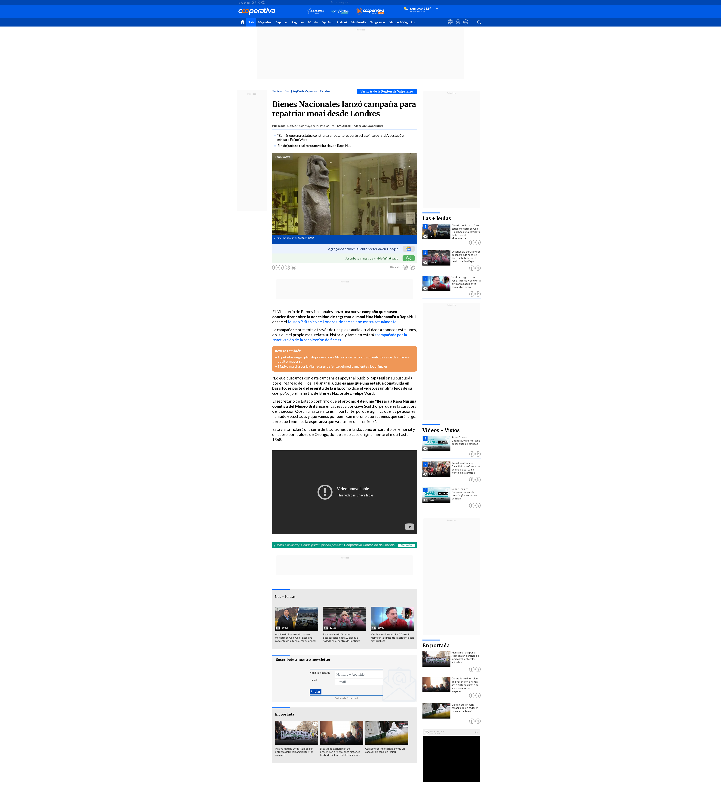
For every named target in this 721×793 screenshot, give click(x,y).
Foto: (278, 156)
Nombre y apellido (320, 672)
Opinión (327, 22)
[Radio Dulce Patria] (316, 11)
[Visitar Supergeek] (465, 25)
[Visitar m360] (458, 25)
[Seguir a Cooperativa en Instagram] (263, 2)
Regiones (298, 22)
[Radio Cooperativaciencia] (340, 11)
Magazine (264, 22)
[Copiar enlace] (412, 267)
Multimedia (358, 22)
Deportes (281, 22)
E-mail (313, 680)
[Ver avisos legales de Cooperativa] (450, 25)
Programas (377, 22)
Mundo (313, 22)
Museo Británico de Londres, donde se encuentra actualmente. (342, 321)
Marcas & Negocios (402, 22)
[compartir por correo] (405, 267)
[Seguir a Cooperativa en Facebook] (254, 2)
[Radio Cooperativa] (370, 11)
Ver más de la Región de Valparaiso (386, 91)
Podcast (342, 22)
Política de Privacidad (346, 698)
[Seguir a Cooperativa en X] (258, 2)
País (251, 22)
